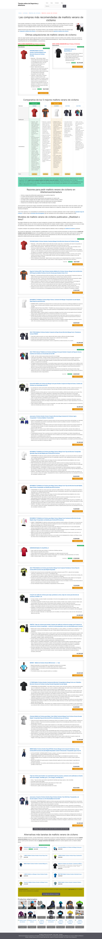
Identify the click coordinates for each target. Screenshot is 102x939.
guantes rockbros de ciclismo (61, 31)
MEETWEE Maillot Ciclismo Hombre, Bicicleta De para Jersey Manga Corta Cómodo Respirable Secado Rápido (70, 874)
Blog (62, 2)
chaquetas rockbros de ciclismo (27, 31)
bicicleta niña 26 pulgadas (37, 213)
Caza (52, 2)
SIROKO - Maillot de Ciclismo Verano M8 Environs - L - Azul (45, 662)
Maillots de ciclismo (34, 13)
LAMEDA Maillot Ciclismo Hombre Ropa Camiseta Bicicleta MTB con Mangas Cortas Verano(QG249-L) (70, 855)
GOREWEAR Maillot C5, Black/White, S (70, 50)
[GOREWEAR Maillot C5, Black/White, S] (58, 53)
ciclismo (25, 13)
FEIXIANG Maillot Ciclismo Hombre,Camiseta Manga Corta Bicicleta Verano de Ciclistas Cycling (38, 53)
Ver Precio (34, 173)
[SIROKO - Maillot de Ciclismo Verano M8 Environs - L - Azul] (24, 666)
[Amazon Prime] (81, 64)
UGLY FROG (67, 105)
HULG (45, 105)
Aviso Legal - (56, 934)
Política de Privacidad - (48, 934)
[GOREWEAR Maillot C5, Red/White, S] (24, 552)
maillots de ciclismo (70, 228)
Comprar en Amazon (44, 93)
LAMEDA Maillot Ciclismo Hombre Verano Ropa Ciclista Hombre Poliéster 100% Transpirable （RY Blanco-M (36, 855)
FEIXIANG (34, 105)
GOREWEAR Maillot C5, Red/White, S (39, 548)
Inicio (47, 2)
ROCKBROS (56, 105)
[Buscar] (64, 6)
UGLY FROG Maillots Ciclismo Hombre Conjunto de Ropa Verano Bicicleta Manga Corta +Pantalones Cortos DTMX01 (55, 333)
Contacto (57, 2)
